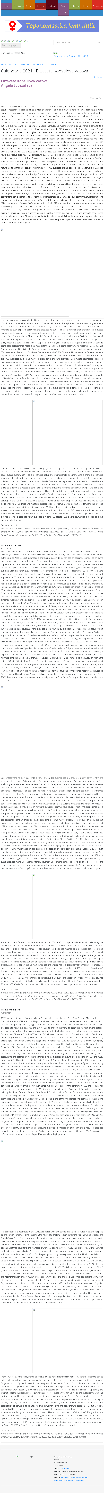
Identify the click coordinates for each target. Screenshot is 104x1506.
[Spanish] (26, 41)
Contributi (52, 6)
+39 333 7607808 (63, 1468)
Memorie (86, 6)
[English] (6, 41)
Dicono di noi (63, 9)
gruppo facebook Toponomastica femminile (69, 1480)
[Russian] (22, 41)
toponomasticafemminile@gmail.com (74, 1477)
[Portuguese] (18, 41)
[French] (10, 41)
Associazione (98, 6)
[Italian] (2, 41)
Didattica (75, 6)
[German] (14, 41)
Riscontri (29, 6)
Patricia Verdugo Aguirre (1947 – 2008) (71, 56)
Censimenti (19, 6)
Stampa (99, 77)
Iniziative (41, 6)
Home (7, 6)
